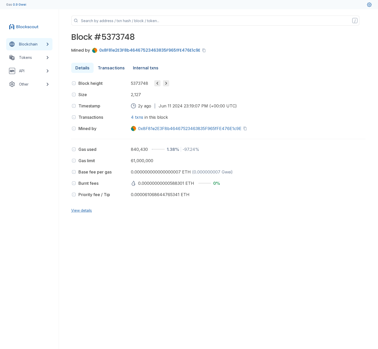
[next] (166, 83)
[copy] (205, 50)
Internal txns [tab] (145, 67)
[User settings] (369, 4)
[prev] (157, 83)
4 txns (137, 117)
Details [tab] (82, 67)
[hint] (73, 83)
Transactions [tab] (111, 67)
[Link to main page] (24, 27)
